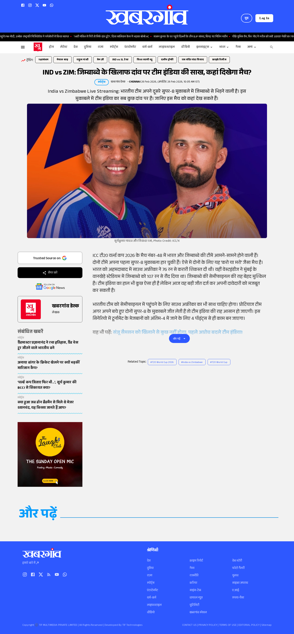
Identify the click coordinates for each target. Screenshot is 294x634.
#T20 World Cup (218, 363)
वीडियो (151, 612)
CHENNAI (135, 82)
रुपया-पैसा (238, 597)
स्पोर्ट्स (150, 583)
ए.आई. (236, 590)
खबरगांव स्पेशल (198, 612)
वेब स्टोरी (237, 560)
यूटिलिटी (194, 605)
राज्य (149, 575)
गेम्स (192, 568)
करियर (193, 583)
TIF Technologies (132, 625)
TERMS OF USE (228, 625)
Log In (264, 18)
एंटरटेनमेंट (152, 590)
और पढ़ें (177, 338)
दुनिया (150, 568)
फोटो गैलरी (238, 568)
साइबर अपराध (240, 583)
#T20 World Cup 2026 (162, 363)
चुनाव (235, 575)
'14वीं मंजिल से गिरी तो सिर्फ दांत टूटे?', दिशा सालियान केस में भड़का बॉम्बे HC (97, 37)
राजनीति (194, 575)
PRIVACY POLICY (207, 625)
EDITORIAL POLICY (249, 625)
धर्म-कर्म (151, 597)
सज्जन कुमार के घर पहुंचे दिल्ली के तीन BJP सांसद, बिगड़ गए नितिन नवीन (176, 37)
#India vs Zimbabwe (192, 363)
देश (149, 560)
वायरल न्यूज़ (196, 597)
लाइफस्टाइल (154, 605)
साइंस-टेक (195, 590)
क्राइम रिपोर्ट (196, 560)
